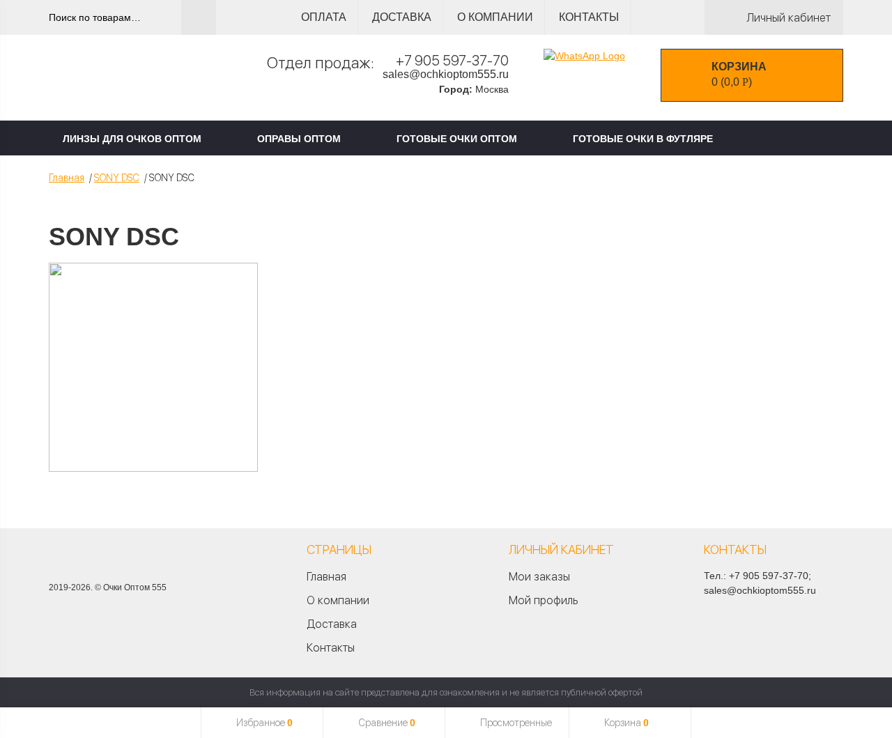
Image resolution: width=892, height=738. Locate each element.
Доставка (401, 17)
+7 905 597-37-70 (452, 61)
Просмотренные (516, 722)
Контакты (589, 17)
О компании (495, 17)
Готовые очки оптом (457, 138)
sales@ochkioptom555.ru (446, 74)
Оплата (323, 17)
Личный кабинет (788, 17)
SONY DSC (116, 177)
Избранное (264, 722)
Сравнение (386, 722)
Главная (66, 177)
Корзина (626, 722)
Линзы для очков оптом (132, 138)
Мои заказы (539, 576)
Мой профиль (543, 600)
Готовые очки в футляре (643, 138)
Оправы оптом (299, 138)
